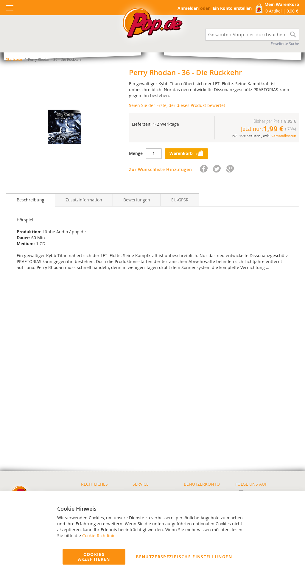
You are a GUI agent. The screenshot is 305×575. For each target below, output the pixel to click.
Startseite (14, 59)
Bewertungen (136, 200)
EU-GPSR (180, 200)
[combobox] (252, 35)
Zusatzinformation (84, 200)
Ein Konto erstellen (232, 8)
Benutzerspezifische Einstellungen (184, 557)
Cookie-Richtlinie (99, 535)
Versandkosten (283, 135)
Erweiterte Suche (285, 43)
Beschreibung (30, 200)
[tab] (30, 199)
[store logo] (152, 24)
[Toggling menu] (9, 7)
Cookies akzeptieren (94, 556)
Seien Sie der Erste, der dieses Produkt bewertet (177, 105)
